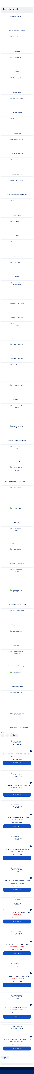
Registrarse (17, 762)
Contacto (16, 1068)
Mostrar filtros (18, 1071)
